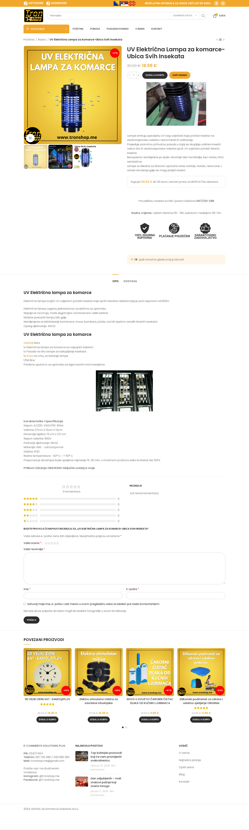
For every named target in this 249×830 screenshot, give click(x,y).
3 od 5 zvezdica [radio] (51, 543)
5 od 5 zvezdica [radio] (57, 543)
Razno (42, 39)
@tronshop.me (49, 776)
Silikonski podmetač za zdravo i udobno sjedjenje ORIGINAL (201, 701)
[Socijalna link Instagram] (222, 3)
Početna (29, 39)
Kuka (29, 356)
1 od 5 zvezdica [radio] (46, 543)
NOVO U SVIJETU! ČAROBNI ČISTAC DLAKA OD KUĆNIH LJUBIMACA (150, 701)
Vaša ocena (32, 543)
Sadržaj (28, 343)
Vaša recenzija (34, 549)
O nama (184, 753)
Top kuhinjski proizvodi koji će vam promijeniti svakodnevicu (106, 756)
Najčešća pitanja (190, 760)
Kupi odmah (180, 75)
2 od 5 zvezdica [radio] (49, 543)
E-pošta (132, 589)
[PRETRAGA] (203, 16)
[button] (47, 720)
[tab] (115, 279)
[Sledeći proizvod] (223, 39)
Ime (27, 589)
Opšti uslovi (186, 767)
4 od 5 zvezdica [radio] (54, 543)
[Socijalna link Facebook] (216, 3)
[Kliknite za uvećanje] (30, 138)
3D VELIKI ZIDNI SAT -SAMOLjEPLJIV (47, 699)
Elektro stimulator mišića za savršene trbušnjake (99, 701)
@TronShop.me (49, 780)
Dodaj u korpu (155, 75)
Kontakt (184, 782)
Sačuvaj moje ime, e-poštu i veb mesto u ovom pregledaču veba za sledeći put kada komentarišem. (93, 604)
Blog (182, 774)
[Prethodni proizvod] (217, 39)
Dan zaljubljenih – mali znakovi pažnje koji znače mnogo (106, 782)
